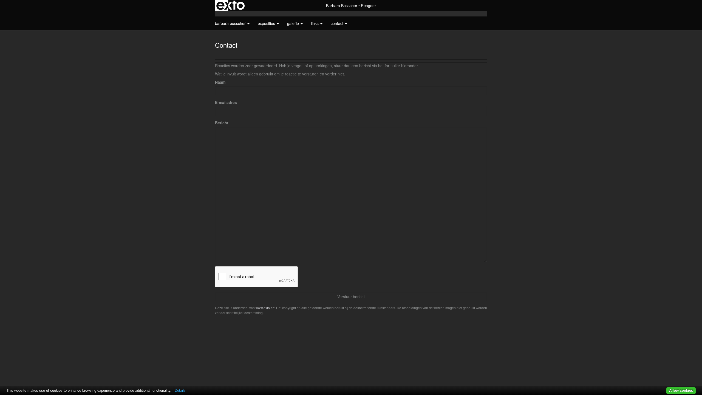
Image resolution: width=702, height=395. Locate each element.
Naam (220, 82)
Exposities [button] (267, 23)
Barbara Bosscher (341, 5)
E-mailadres (226, 102)
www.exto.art (265, 307)
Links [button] (315, 23)
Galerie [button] (293, 23)
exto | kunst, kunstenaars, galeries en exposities (230, 5)
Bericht (221, 122)
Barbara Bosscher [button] (231, 23)
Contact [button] (337, 23)
